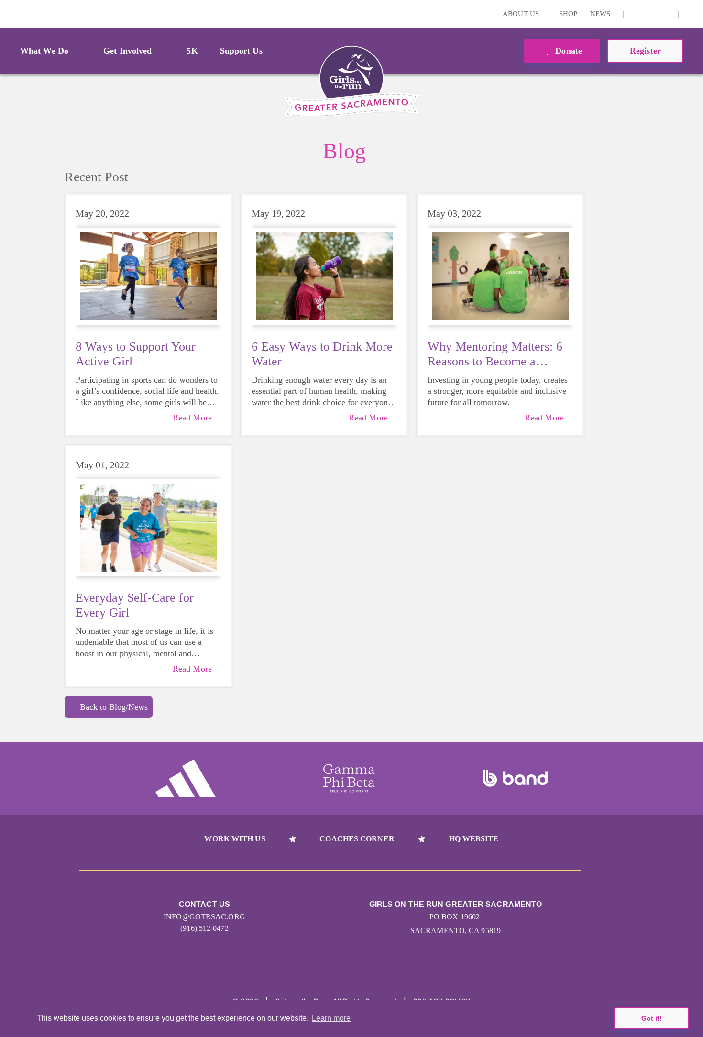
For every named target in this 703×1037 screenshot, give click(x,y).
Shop (568, 14)
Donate (567, 50)
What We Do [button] (44, 50)
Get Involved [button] (127, 50)
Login (9, 14)
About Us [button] (522, 14)
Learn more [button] (331, 1018)
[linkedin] (651, 14)
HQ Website (474, 839)
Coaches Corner (356, 839)
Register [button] (645, 50)
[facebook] (666, 14)
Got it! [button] (651, 1018)
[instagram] (636, 14)
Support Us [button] (241, 50)
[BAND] (515, 778)
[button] (691, 14)
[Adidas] (185, 778)
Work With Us (234, 839)
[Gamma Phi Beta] (349, 778)
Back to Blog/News (114, 707)
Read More (192, 417)
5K (192, 50)
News (600, 14)
